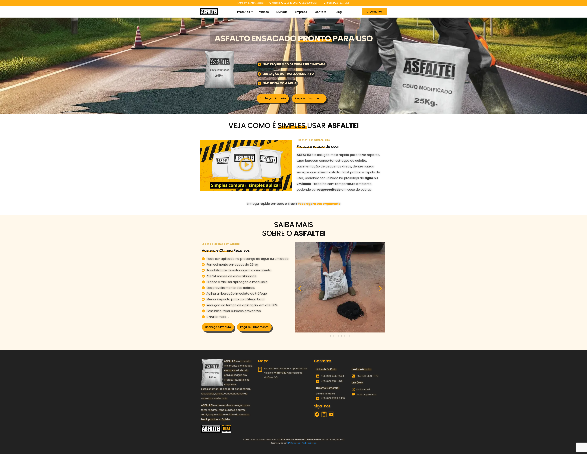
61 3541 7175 (343, 3)
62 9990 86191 (309, 3)
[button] (246, 165)
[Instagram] (324, 414)
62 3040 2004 (291, 3)
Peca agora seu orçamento (319, 204)
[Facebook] (317, 414)
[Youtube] (331, 414)
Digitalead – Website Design (303, 443)
